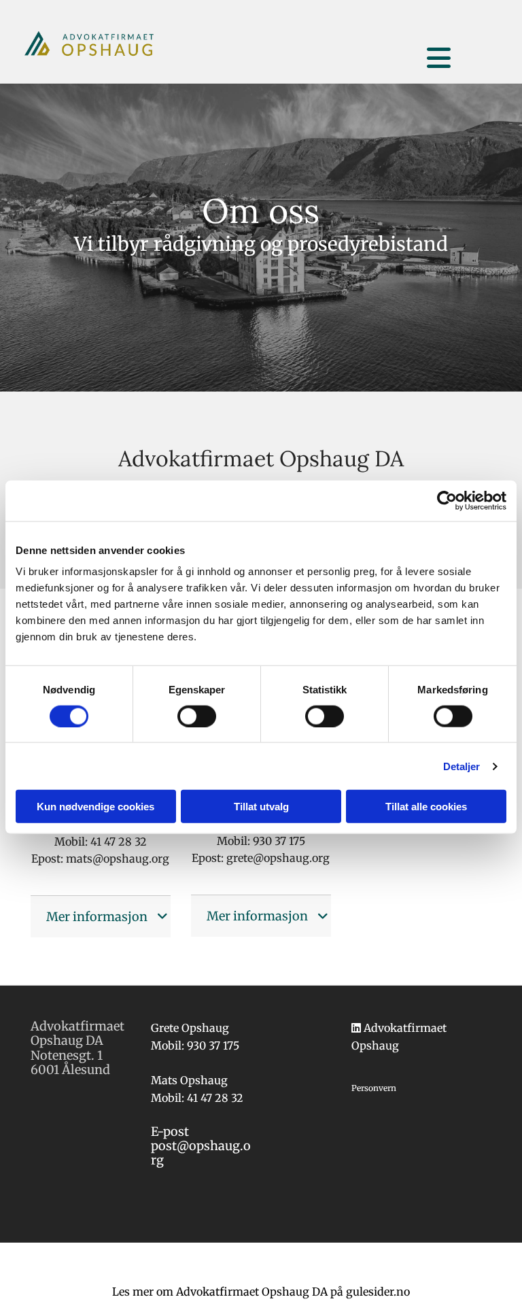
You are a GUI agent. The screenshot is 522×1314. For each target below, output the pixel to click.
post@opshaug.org (201, 1153)
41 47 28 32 (215, 1098)
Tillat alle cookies (426, 806)
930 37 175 (213, 1045)
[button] (464, 41)
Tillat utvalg (261, 806)
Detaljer (462, 766)
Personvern (373, 1088)
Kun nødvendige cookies (95, 806)
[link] (162, 916)
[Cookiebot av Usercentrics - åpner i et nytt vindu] (446, 500)
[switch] (196, 716)
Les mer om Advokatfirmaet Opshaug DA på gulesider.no (261, 1291)
